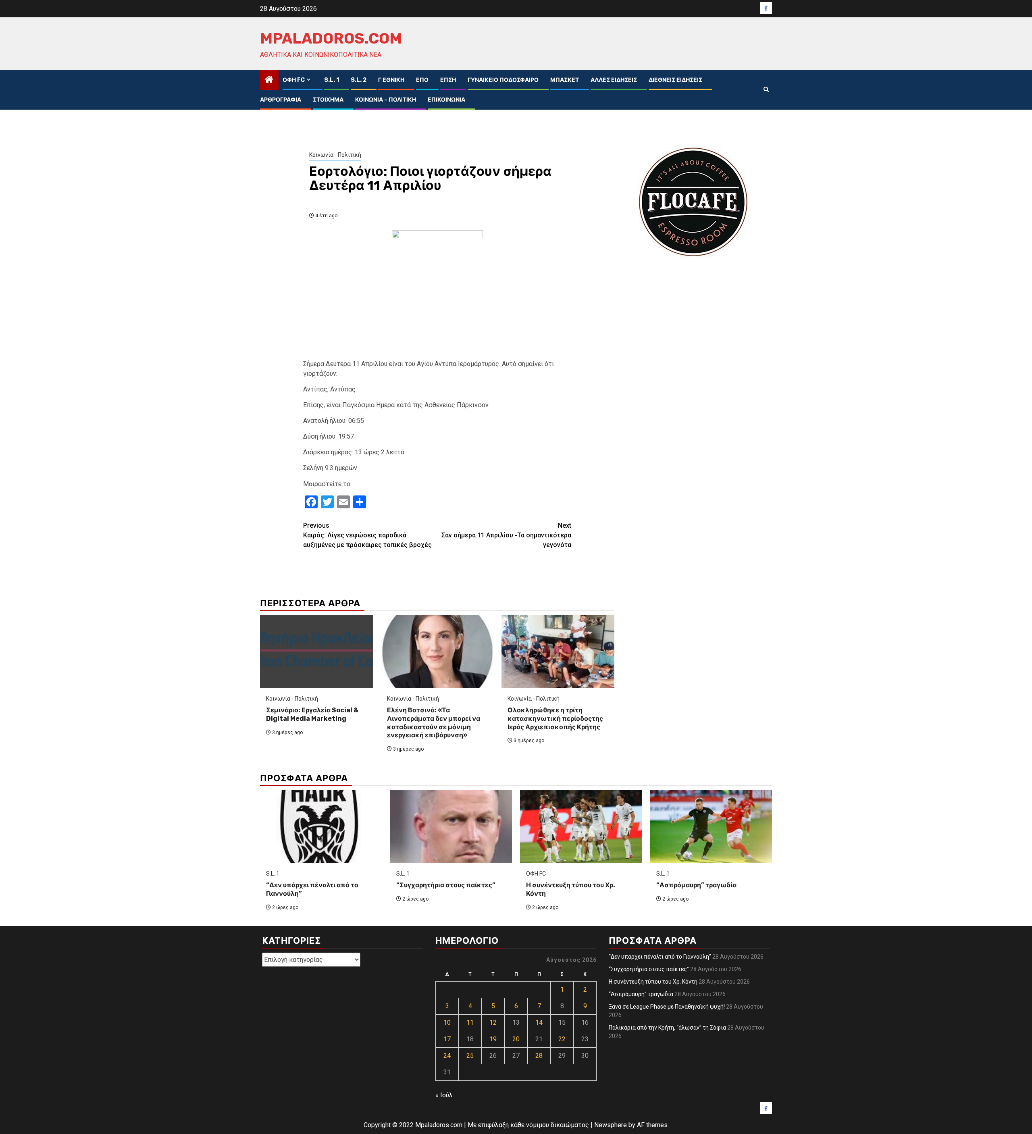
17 (447, 1039)
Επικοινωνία (446, 99)
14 (539, 1022)
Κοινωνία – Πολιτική (385, 99)
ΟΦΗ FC (294, 80)
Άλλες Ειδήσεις (614, 80)
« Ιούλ (444, 1095)
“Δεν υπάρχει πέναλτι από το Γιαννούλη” (660, 956)
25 (470, 1055)
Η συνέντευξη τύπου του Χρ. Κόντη (653, 981)
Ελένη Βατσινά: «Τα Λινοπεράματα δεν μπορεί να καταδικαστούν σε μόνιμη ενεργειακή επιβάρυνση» (433, 722)
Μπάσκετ (564, 80)
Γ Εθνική (391, 80)
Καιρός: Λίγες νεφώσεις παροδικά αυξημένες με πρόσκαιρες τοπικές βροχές (367, 535)
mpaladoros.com (331, 38)
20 (516, 1039)
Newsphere (610, 1125)
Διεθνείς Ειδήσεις (675, 80)
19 (493, 1039)
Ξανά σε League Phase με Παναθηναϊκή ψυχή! (667, 1006)
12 (493, 1022)
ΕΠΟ (422, 80)
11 (470, 1022)
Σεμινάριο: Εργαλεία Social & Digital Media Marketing (312, 714)
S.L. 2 (358, 80)
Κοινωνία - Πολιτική (335, 155)
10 (447, 1022)
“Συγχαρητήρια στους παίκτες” (445, 885)
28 (539, 1055)
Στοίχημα (328, 99)
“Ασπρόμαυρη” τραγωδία (696, 885)
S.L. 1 (331, 80)
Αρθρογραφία (280, 99)
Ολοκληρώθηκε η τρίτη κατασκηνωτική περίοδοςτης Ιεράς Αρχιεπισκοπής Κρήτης (555, 718)
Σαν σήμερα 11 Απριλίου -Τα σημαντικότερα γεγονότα (506, 535)
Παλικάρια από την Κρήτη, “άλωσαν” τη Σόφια (667, 1027)
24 (447, 1055)
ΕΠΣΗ (448, 80)
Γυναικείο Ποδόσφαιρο (503, 80)
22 (562, 1039)
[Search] (766, 89)
